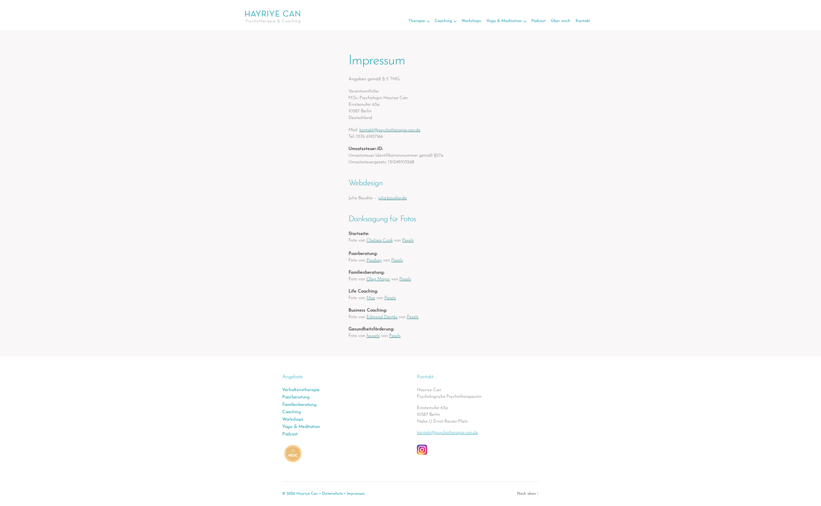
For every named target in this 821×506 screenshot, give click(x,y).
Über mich (560, 21)
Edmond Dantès (381, 317)
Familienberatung (299, 404)
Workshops (471, 21)
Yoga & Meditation (504, 21)
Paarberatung (296, 397)
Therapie (417, 21)
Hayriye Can (307, 494)
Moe (370, 298)
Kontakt (583, 21)
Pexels (408, 240)
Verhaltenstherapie (301, 390)
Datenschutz (332, 494)
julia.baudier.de (392, 198)
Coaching (443, 21)
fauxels (373, 336)
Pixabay (374, 260)
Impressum (356, 494)
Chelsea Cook (379, 240)
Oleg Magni (378, 279)
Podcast (538, 21)
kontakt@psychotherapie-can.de (389, 130)
